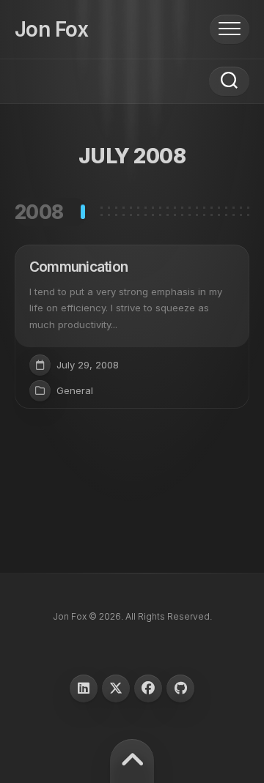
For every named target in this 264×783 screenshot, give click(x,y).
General (74, 390)
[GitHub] (180, 688)
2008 (39, 212)
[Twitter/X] (116, 688)
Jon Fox (51, 29)
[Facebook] (148, 688)
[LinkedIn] (84, 688)
